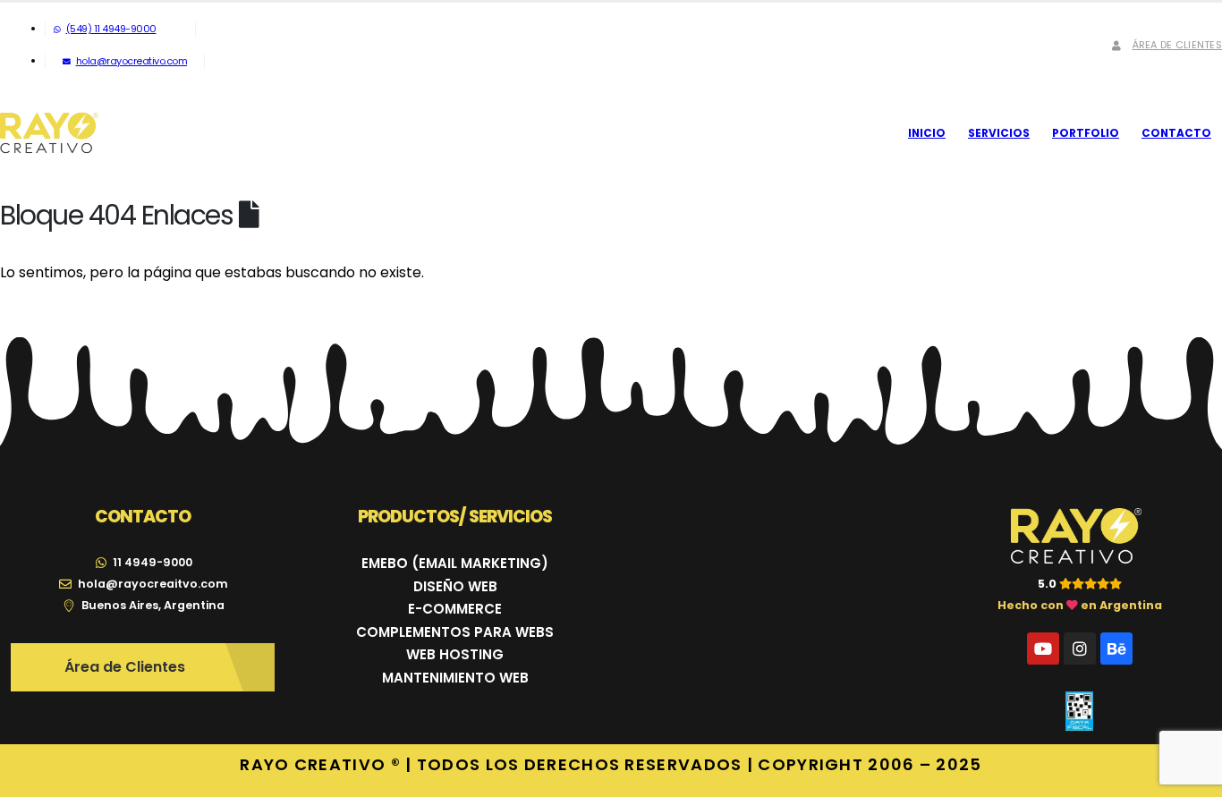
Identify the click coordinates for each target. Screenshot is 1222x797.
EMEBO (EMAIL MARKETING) (454, 563)
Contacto (1176, 132)
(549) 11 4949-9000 (111, 28)
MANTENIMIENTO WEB (455, 677)
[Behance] (1116, 648)
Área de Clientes (1177, 45)
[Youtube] (1043, 648)
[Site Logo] (49, 133)
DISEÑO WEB (455, 586)
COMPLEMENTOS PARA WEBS (455, 632)
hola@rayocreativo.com (132, 61)
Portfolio (1085, 132)
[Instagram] (1080, 648)
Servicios (999, 132)
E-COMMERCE (455, 608)
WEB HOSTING (455, 654)
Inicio (927, 132)
